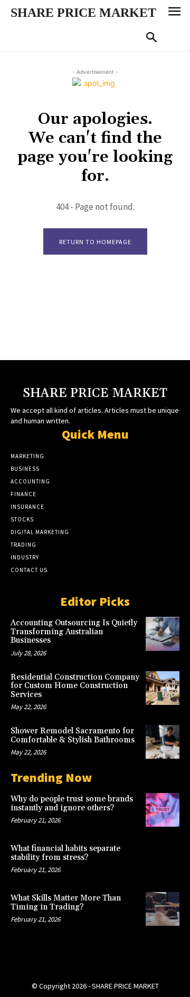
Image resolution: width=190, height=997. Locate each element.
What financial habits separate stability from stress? (65, 853)
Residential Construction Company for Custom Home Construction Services (75, 686)
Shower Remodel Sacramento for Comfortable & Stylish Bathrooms (73, 735)
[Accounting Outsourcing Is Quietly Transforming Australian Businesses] (162, 634)
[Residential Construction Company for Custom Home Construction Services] (162, 688)
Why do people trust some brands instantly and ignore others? (72, 803)
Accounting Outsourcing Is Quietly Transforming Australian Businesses (74, 631)
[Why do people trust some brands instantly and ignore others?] (162, 810)
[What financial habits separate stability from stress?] (162, 859)
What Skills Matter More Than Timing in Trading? (66, 902)
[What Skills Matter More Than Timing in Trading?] (162, 909)
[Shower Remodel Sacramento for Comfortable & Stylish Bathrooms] (162, 742)
